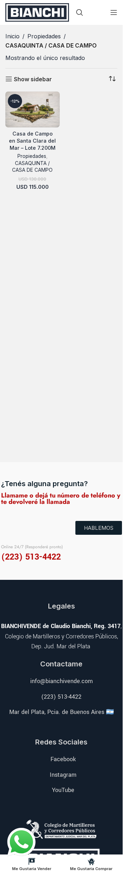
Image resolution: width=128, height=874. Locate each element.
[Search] (80, 12)
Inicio (12, 36)
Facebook (63, 759)
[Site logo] (37, 11)
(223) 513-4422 (61, 697)
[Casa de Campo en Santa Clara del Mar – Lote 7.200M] (32, 110)
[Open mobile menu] (114, 12)
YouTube (63, 790)
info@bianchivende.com (61, 681)
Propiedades (44, 36)
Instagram (63, 775)
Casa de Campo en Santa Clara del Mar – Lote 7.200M (32, 141)
